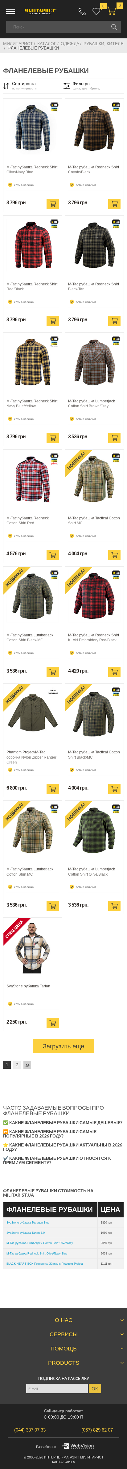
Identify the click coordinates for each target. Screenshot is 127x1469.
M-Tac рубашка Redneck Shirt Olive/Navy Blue (36, 1253)
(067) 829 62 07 (82, 11)
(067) (97, 1429)
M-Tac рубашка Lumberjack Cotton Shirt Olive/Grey (39, 1243)
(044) (30, 1429)
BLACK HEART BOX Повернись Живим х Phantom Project (44, 1263)
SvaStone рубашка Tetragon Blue (27, 1222)
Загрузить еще (63, 1046)
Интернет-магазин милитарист (74, 1457)
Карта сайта (63, 1462)
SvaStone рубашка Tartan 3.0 (25, 1232)
